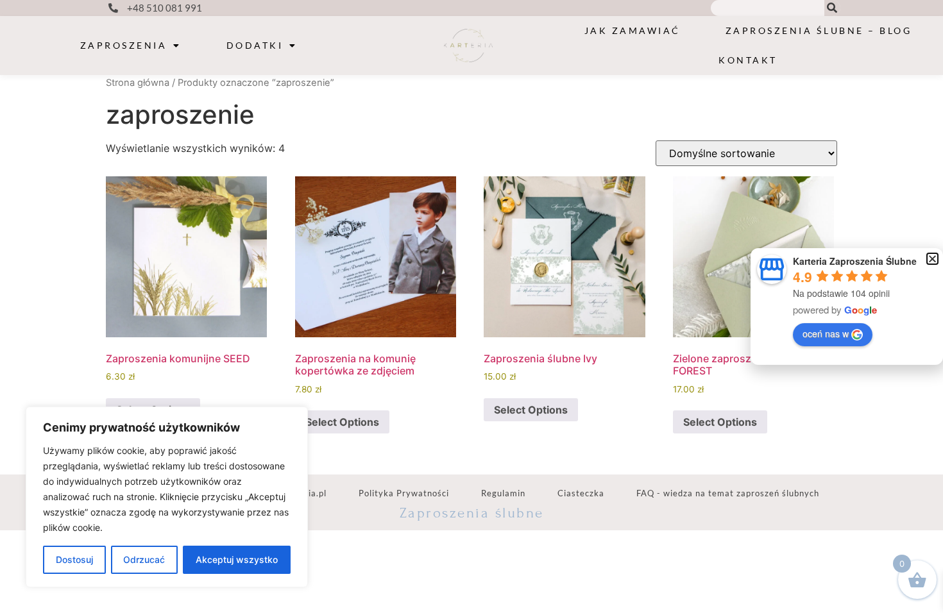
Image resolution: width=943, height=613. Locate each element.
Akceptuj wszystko (237, 559)
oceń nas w (826, 333)
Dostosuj (74, 559)
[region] (167, 497)
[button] (932, 259)
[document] (471, 306)
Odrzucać (144, 559)
